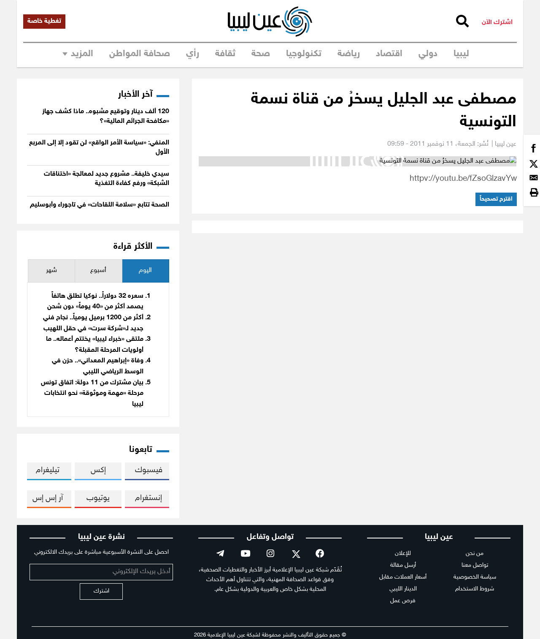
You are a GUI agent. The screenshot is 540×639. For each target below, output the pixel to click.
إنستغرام (148, 498)
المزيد (82, 54)
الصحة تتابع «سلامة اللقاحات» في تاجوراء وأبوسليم (99, 205)
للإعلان (403, 553)
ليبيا (461, 54)
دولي (427, 54)
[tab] (145, 271)
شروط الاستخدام (474, 589)
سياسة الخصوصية (475, 577)
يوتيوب (98, 498)
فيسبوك (148, 470)
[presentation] (145, 271)
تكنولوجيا (303, 54)
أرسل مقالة (403, 565)
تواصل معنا (475, 565)
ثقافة (225, 54)
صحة (260, 54)
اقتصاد (389, 54)
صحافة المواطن (139, 54)
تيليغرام (47, 470)
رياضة (349, 54)
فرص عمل (403, 600)
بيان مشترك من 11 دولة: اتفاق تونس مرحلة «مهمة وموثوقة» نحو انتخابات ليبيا (92, 393)
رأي (192, 54)
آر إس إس (47, 498)
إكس (98, 470)
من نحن (474, 553)
